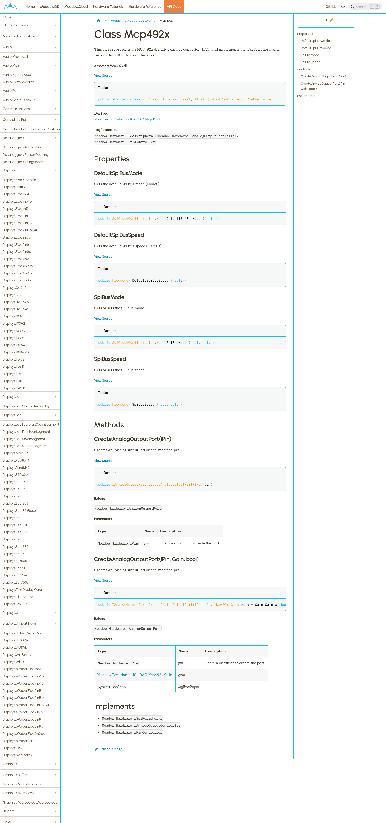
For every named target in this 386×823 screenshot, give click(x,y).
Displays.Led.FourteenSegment (26, 432)
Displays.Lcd (12, 397)
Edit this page (111, 749)
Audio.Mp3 (11, 65)
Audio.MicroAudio (17, 57)
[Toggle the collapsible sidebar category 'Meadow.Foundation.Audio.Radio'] (55, 90)
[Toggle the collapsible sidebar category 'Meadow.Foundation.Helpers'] (55, 811)
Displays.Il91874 (14, 345)
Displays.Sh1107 (14, 489)
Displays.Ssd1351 (15, 532)
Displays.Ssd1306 (15, 496)
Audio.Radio (12, 91)
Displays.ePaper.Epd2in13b (23, 698)
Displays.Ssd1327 (15, 518)
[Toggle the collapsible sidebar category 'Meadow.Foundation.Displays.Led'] (55, 415)
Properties (305, 34)
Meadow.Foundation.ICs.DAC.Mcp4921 (127, 119)
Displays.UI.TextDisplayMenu (24, 633)
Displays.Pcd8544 (16, 460)
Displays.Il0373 (13, 316)
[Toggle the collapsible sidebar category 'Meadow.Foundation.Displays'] (55, 170)
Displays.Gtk (12, 295)
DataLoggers (13, 138)
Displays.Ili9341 (13, 366)
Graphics (10, 764)
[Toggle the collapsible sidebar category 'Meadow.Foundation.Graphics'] (55, 764)
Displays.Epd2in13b (17, 223)
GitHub (331, 7)
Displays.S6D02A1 (16, 475)
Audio (7, 47)
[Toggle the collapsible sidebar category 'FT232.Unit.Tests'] (55, 25)
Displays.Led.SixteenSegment (25, 446)
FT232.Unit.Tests (15, 25)
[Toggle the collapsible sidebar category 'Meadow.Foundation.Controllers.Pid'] (55, 120)
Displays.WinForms (17, 655)
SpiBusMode (310, 55)
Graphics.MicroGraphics (22, 784)
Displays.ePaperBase (19, 741)
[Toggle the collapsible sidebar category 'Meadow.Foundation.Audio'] (55, 47)
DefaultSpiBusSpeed (316, 48)
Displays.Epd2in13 (16, 216)
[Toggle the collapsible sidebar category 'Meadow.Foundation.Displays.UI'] (55, 612)
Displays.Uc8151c (15, 647)
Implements (306, 96)
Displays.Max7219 (16, 453)
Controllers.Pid (14, 120)
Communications (16, 109)
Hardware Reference (145, 7)
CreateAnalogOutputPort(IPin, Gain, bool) (323, 86)
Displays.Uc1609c (16, 640)
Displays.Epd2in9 (16, 245)
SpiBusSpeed (310, 62)
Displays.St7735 (15, 568)
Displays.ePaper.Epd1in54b (23, 676)
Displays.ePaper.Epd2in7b (23, 712)
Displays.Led (12, 415)
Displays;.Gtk (12, 748)
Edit (324, 20)
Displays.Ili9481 (13, 374)
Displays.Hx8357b (16, 302)
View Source (103, 75)
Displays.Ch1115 (14, 187)
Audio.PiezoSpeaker (18, 82)
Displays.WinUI (13, 662)
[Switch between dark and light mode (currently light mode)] (343, 6)
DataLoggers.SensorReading (25, 155)
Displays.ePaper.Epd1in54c (23, 683)
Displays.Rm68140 (16, 468)
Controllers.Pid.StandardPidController (31, 129)
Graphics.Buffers (15, 775)
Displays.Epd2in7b (17, 237)
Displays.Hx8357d (15, 309)
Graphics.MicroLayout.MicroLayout (30, 802)
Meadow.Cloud (76, 7)
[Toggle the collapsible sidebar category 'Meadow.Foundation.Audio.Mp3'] (55, 65)
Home (30, 7)
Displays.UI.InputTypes (20, 623)
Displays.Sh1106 (14, 482)
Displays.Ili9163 (13, 359)
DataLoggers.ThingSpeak (23, 162)
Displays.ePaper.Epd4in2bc (24, 734)
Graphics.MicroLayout (20, 793)
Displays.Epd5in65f (17, 280)
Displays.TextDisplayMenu (22, 590)
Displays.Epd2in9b (17, 252)
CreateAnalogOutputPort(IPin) (323, 76)
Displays (9, 170)
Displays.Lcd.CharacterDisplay (26, 406)
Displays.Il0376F (14, 323)
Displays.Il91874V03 (16, 352)
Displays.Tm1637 (15, 604)
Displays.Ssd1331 (15, 525)
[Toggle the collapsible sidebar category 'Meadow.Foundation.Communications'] (55, 108)
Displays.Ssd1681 (15, 554)
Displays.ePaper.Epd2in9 (22, 719)
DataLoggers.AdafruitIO (22, 147)
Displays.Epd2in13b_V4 (20, 230)
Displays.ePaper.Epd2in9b (23, 726)
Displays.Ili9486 (14, 381)
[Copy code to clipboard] (280, 98)
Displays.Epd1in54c (17, 209)
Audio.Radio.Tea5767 (19, 100)
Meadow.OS (49, 7)
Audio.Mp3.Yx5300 (17, 75)
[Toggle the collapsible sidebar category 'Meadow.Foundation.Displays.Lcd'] (55, 397)
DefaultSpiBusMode (315, 41)
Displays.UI (11, 613)
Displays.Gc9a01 (15, 288)
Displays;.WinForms (17, 755)
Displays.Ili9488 (14, 388)
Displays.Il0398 (14, 331)
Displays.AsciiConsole (19, 180)
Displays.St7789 (15, 575)
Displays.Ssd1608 (16, 539)
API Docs (174, 6)
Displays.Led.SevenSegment (24, 439)
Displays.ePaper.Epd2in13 (22, 691)
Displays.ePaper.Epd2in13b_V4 (26, 705)
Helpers (9, 811)
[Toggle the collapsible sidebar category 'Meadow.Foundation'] (55, 36)
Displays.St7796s (15, 582)
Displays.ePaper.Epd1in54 (22, 669)
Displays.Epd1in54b (17, 201)
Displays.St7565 (15, 561)
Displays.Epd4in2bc (18, 273)
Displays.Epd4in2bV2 (19, 266)
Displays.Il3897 (13, 338)
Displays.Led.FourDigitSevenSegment (31, 424)
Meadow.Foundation (19, 36)
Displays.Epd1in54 (16, 194)
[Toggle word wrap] (272, 604)
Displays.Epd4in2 (16, 259)
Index (7, 17)
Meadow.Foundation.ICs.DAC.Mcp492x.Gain (134, 674)
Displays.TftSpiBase (18, 597)
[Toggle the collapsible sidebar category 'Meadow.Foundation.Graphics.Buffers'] (55, 775)
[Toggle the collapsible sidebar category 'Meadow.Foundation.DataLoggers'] (55, 138)
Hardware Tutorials (108, 7)
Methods (304, 69)
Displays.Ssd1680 (16, 547)
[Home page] (98, 20)
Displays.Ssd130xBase (19, 511)
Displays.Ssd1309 (15, 503)
